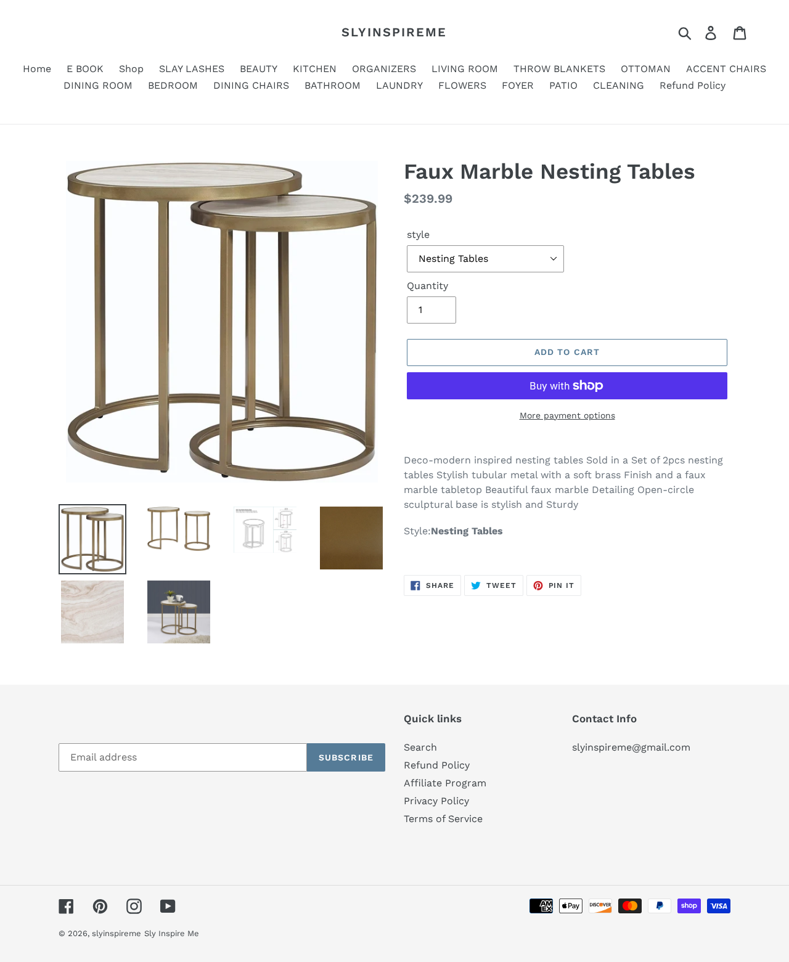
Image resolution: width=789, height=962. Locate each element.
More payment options (567, 415)
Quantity (427, 285)
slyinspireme (394, 32)
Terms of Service (443, 819)
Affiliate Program (445, 783)
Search (420, 747)
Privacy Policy (436, 801)
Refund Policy (437, 765)
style (418, 234)
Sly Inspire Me (171, 933)
